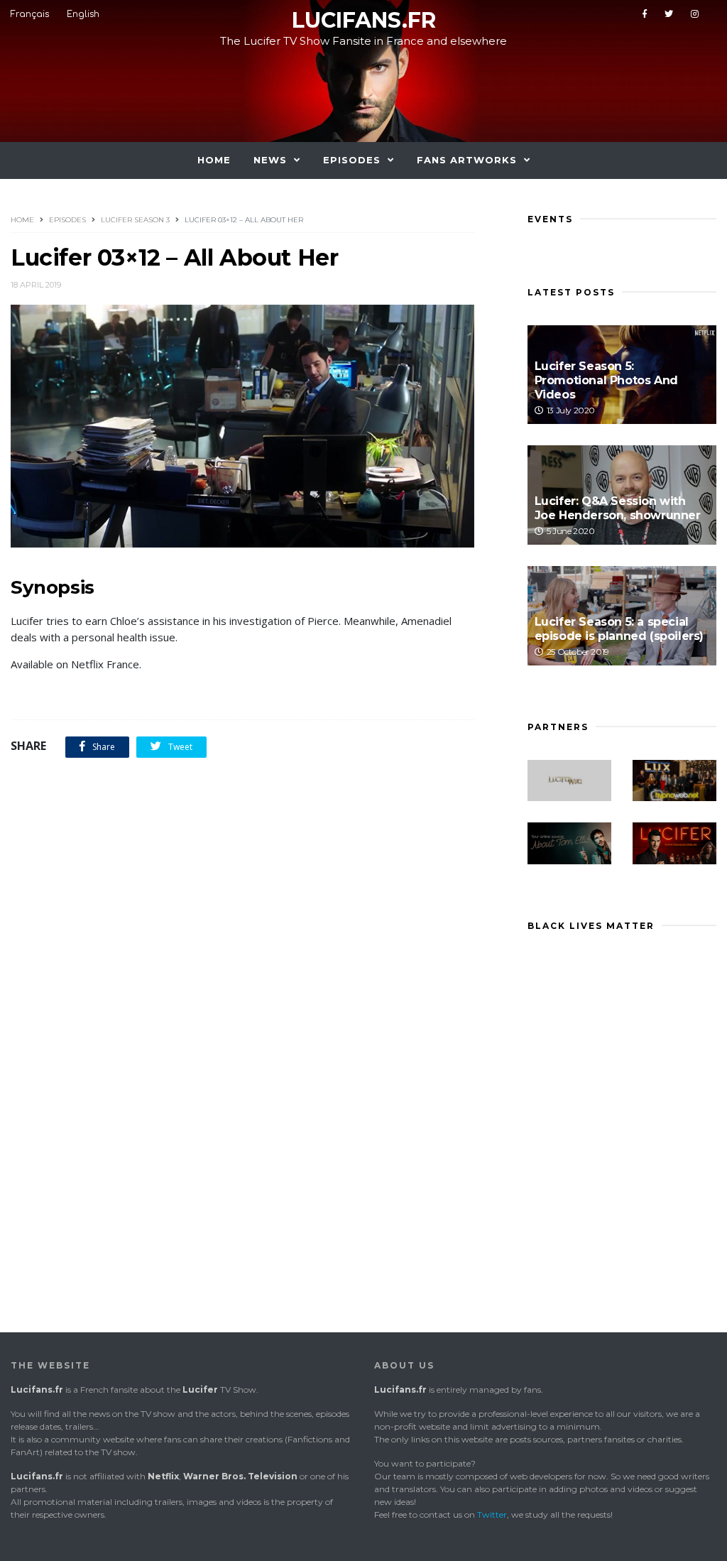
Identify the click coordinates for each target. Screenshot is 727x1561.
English (83, 14)
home (22, 219)
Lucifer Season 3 (135, 219)
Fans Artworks (467, 159)
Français (30, 14)
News (270, 159)
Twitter (492, 1514)
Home (214, 159)
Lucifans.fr (364, 20)
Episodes (352, 159)
